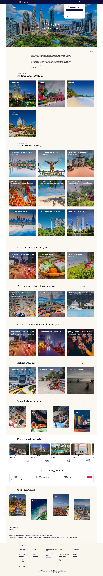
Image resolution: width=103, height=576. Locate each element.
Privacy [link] (60, 552)
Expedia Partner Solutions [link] (50, 553)
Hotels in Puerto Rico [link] (22, 564)
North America (66, 537)
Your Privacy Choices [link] (62, 556)
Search (89, 476)
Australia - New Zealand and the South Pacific (23, 537)
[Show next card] (93, 453)
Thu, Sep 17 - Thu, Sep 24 (43, 477)
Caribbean (36, 537)
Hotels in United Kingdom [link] (23, 557)
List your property (65, 1)
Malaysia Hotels (34, 67)
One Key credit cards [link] (76, 557)
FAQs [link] (33, 552)
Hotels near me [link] (75, 554)
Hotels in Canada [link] (22, 554)
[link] (74, 17)
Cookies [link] (60, 557)
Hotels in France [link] (21, 559)
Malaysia (15, 477)
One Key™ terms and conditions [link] (64, 554)
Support (71, 1)
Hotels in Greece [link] (22, 566)
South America (73, 537)
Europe (40, 537)
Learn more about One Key (74, 12)
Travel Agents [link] (48, 558)
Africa (10, 537)
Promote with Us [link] (48, 557)
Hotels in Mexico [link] (22, 552)
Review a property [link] (35, 556)
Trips (76, 1)
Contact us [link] (34, 554)
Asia (12, 7)
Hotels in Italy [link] (21, 556)
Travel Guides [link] (75, 556)
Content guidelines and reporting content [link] (64, 560)
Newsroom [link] (47, 555)
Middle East (59, 537)
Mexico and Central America (49, 537)
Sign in (82, 1)
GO (9, 7)
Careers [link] (74, 552)
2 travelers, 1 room (67, 477)
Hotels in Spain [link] (21, 561)
